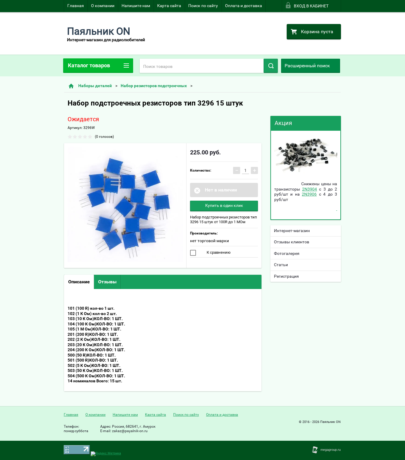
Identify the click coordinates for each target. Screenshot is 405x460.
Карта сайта (169, 5)
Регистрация (286, 276)
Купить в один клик (224, 205)
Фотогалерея (286, 253)
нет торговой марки (209, 240)
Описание (79, 282)
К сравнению (218, 252)
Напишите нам (136, 5)
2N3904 (309, 189)
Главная (75, 5)
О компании (102, 5)
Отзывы (107, 282)
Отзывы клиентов (291, 241)
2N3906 (309, 194)
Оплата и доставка (243, 5)
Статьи (281, 264)
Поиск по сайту (203, 5)
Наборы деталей (95, 85)
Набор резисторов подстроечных (154, 85)
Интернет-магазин (292, 230)
